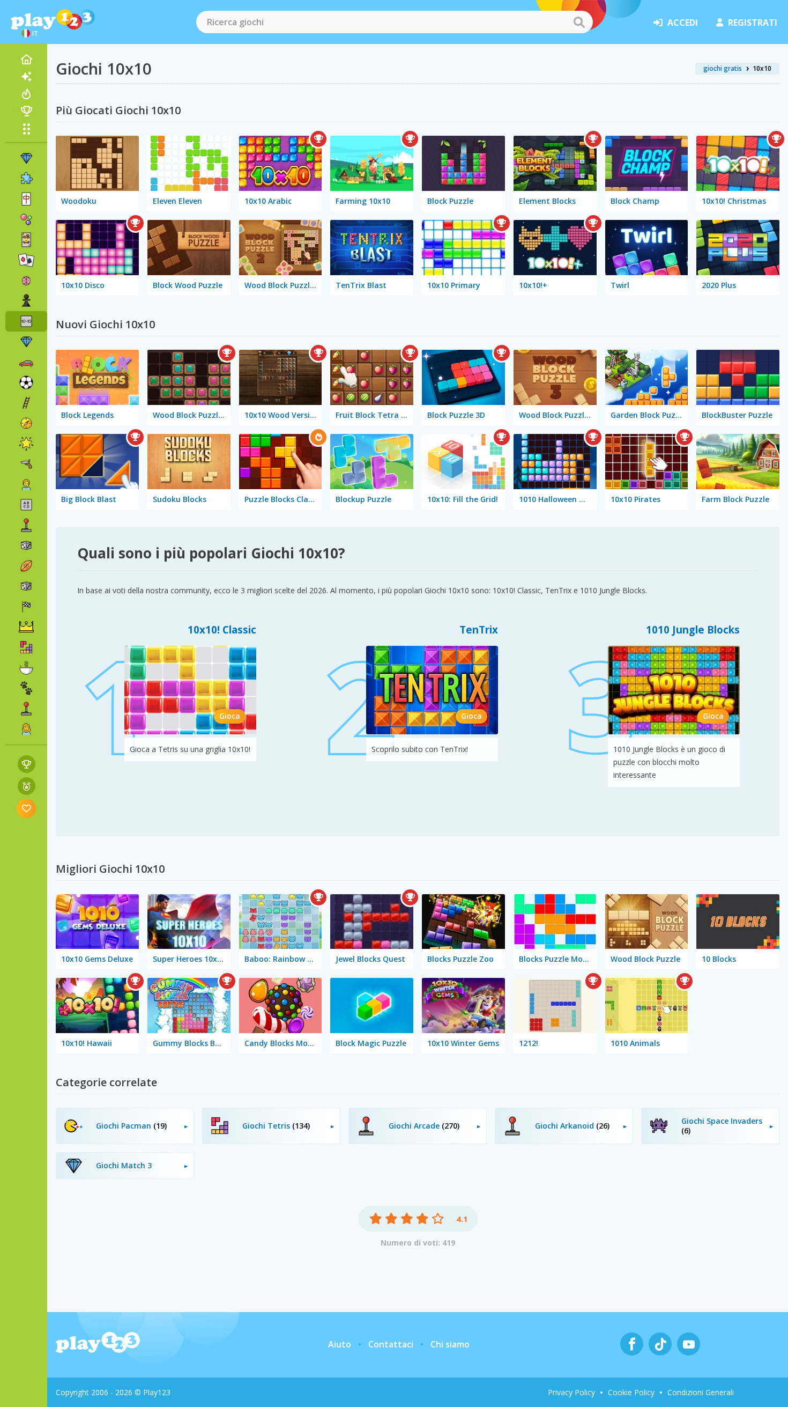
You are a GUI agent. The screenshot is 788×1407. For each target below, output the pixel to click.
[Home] (26, 59)
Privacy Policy (571, 1392)
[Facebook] (631, 1344)
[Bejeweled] (26, 342)
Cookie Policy (631, 1392)
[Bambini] (26, 484)
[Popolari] (26, 93)
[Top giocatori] (26, 111)
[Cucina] (26, 668)
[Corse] (26, 606)
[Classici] (26, 586)
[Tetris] (26, 647)
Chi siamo (450, 1344)
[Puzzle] (26, 178)
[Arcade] (26, 525)
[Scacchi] (26, 301)
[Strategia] (26, 627)
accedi (682, 22)
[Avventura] (26, 423)
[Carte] (26, 240)
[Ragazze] (26, 729)
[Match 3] (26, 158)
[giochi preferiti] (26, 808)
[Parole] (26, 505)
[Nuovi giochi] (26, 76)
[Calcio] (26, 382)
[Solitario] (26, 260)
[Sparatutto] (26, 464)
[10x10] (26, 321)
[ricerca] (579, 22)
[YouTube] (688, 1344)
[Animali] (26, 688)
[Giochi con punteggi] (26, 764)
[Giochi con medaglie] (26, 786)
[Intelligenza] (26, 280)
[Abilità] (26, 403)
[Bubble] (26, 219)
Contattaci (390, 1344)
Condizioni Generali (700, 1392)
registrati (752, 22)
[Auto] (26, 362)
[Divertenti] (26, 443)
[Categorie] (26, 129)
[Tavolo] (26, 545)
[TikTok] (660, 1344)
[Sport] (26, 566)
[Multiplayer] (26, 708)
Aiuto (339, 1344)
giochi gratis (722, 68)
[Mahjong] (26, 199)
